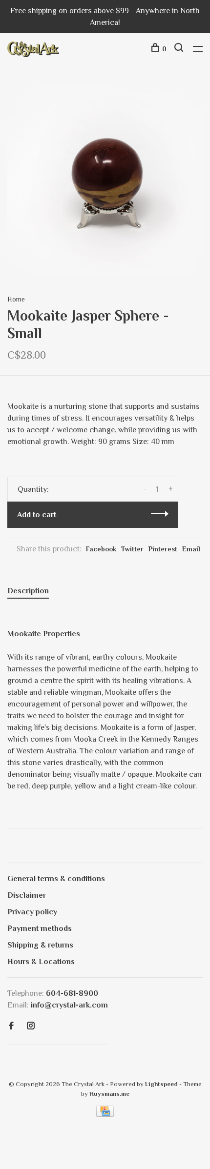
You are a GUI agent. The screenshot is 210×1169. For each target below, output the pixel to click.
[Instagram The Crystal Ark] (31, 1026)
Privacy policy (32, 911)
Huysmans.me (109, 1093)
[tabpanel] (105, 179)
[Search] (180, 49)
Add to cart (36, 514)
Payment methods (39, 928)
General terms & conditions (56, 878)
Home (16, 299)
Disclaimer (26, 895)
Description (28, 590)
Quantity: (33, 489)
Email (191, 549)
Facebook (101, 549)
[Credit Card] (105, 1114)
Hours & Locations (41, 961)
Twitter (132, 549)
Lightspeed (161, 1084)
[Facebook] (11, 1026)
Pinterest (162, 549)
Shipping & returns (40, 945)
